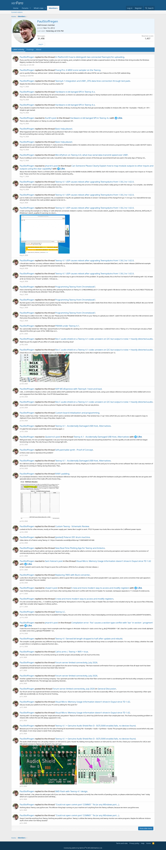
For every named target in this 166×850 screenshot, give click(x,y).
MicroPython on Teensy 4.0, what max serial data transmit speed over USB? (91, 154)
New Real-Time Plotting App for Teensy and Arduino (80, 548)
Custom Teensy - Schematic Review (72, 526)
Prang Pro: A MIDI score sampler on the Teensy (77, 70)
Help (142, 843)
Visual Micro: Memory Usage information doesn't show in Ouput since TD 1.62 (113, 561)
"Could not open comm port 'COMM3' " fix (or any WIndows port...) (87, 804)
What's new (38, 8)
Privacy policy (134, 843)
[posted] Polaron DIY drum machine (72, 537)
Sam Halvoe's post (54, 561)
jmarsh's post (51, 165)
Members (53, 8)
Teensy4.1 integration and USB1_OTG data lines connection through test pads (92, 80)
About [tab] (38, 49)
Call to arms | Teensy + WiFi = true (71, 651)
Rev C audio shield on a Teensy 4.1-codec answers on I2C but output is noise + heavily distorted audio (104, 338)
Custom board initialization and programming (77, 412)
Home (15, 8)
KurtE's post (50, 118)
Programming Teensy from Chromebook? (75, 286)
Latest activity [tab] (18, 49)
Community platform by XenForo (83, 848)
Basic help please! (63, 128)
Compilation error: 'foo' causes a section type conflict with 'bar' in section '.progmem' (112, 622)
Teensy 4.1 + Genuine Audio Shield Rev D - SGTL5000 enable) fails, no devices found (95, 725)
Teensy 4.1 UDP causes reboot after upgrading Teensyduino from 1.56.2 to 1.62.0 (94, 181)
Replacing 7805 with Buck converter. (72, 574)
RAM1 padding (62, 473)
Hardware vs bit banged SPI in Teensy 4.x (75, 91)
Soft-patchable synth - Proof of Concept (74, 449)
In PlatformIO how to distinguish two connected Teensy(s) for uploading (89, 57)
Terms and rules (122, 843)
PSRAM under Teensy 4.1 (67, 325)
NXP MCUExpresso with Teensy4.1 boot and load (78, 388)
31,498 (41, 38)
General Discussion (107, 688)
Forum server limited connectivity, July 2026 (76, 662)
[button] (30, 8)
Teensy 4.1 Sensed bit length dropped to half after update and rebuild (88, 638)
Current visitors (16, 12)
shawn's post (51, 587)
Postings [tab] (30, 49)
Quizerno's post (52, 436)
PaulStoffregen (27, 57)
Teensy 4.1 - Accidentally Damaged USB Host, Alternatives (83, 425)
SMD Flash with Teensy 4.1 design (71, 791)
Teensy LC (60, 611)
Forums (25, 8)
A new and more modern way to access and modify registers (100, 587)
